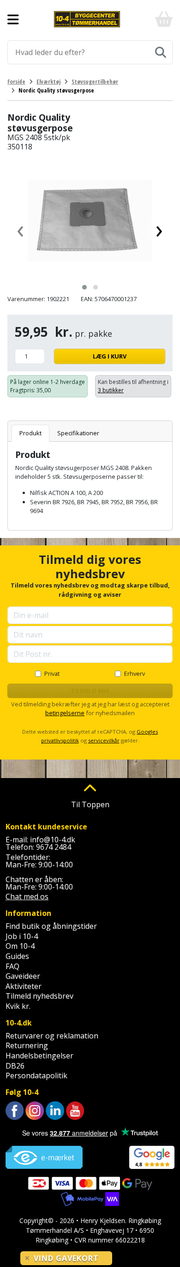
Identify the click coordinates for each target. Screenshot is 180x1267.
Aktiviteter (24, 986)
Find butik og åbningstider (51, 926)
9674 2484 (53, 847)
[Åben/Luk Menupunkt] (13, 19)
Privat (52, 673)
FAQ (12, 966)
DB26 (15, 1066)
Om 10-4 (20, 946)
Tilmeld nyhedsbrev (39, 996)
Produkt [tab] (30, 433)
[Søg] (160, 52)
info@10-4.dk (52, 839)
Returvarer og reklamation (52, 1036)
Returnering (27, 1045)
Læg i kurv (109, 356)
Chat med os (27, 896)
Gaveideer (23, 976)
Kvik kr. (18, 1006)
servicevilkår (104, 740)
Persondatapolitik (36, 1075)
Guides (17, 956)
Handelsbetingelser (39, 1056)
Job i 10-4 (22, 936)
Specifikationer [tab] (78, 433)
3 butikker (111, 390)
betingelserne (64, 713)
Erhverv (134, 673)
